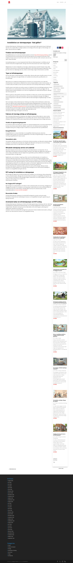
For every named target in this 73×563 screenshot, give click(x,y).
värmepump (63, 175)
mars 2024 (10, 529)
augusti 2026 (10, 480)
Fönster (55, 89)
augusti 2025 (10, 501)
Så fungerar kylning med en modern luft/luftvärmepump (59, 302)
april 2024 (10, 527)
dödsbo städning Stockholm (58, 86)
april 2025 (10, 508)
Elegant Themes (15, 561)
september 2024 (11, 520)
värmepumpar (56, 103)
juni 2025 (10, 505)
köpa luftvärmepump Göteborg (41, 55)
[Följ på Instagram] (62, 48)
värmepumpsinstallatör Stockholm (59, 109)
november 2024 (11, 517)
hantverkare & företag (62, 403)
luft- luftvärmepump (57, 91)
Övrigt (59, 239)
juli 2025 (9, 503)
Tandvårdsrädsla (56, 100)
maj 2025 (10, 506)
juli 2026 (9, 482)
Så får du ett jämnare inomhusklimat (58, 205)
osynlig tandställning (57, 96)
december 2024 (11, 515)
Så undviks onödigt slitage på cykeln (59, 401)
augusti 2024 (10, 522)
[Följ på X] (60, 48)
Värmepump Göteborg (57, 105)
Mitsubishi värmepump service (19, 106)
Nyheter (61, 2)
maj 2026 (10, 485)
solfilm (63, 96)
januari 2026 (10, 492)
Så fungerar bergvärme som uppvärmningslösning (59, 173)
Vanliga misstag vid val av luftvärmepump (59, 434)
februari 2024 (10, 531)
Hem (58, 2)
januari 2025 (10, 513)
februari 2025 (10, 512)
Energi (60, 143)
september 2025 (11, 499)
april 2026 (10, 487)
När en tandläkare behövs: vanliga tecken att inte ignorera (59, 335)
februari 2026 (10, 491)
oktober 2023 (10, 536)
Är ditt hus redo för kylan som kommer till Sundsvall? (59, 141)
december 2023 (11, 533)
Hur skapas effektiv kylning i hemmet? (60, 368)
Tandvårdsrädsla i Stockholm (58, 101)
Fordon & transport (11, 546)
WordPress (25, 561)
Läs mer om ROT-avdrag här (21, 190)
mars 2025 (10, 510)
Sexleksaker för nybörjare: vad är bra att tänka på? (59, 237)
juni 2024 (10, 524)
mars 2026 (10, 489)
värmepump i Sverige (57, 107)
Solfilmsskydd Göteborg (57, 98)
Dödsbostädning (56, 84)
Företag (9, 548)
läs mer (55, 156)
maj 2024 (10, 526)
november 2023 (11, 534)
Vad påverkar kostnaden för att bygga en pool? (60, 270)
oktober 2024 (10, 519)
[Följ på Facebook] (58, 48)
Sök (65, 60)
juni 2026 (10, 484)
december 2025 (11, 494)
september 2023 (11, 538)
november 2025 (11, 496)
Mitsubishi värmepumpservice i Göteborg (59, 94)
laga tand (58, 89)
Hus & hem (60, 272)
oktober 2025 (10, 498)
